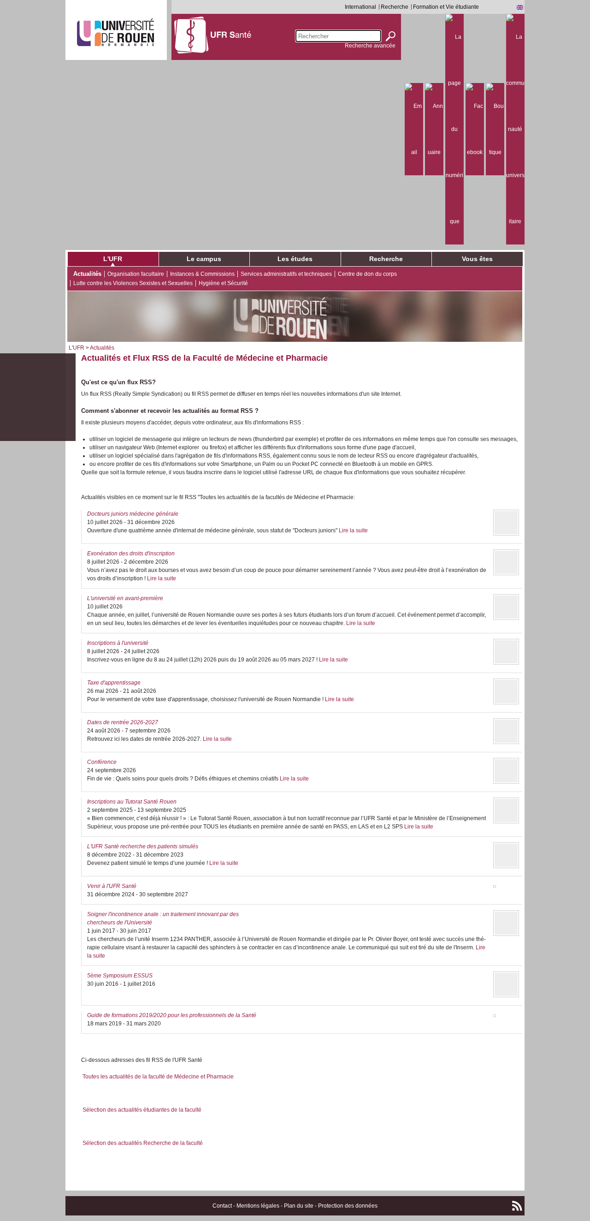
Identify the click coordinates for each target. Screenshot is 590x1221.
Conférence (102, 762)
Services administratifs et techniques (286, 274)
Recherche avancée (370, 45)
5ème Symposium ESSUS (120, 975)
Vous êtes (477, 258)
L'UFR (112, 258)
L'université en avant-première (125, 598)
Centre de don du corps (367, 274)
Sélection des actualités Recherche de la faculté (143, 1143)
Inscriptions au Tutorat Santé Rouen (132, 801)
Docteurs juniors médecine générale (132, 514)
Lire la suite (353, 530)
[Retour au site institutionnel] (115, 32)
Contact (222, 1206)
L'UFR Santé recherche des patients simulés (142, 846)
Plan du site (298, 1206)
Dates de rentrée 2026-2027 (122, 722)
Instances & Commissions (202, 274)
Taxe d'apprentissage (114, 682)
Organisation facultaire (135, 274)
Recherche (394, 7)
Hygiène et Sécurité (223, 283)
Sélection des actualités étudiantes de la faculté (142, 1110)
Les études (295, 258)
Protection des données (348, 1206)
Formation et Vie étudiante (446, 7)
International (360, 7)
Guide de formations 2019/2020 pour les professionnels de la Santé (171, 1015)
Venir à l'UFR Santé (111, 886)
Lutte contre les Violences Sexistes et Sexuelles (133, 283)
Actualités (87, 273)
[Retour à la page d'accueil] (212, 34)
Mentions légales (257, 1206)
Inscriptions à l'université (117, 643)
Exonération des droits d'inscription (131, 553)
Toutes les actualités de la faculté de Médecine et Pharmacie (158, 1076)
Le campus (204, 258)
